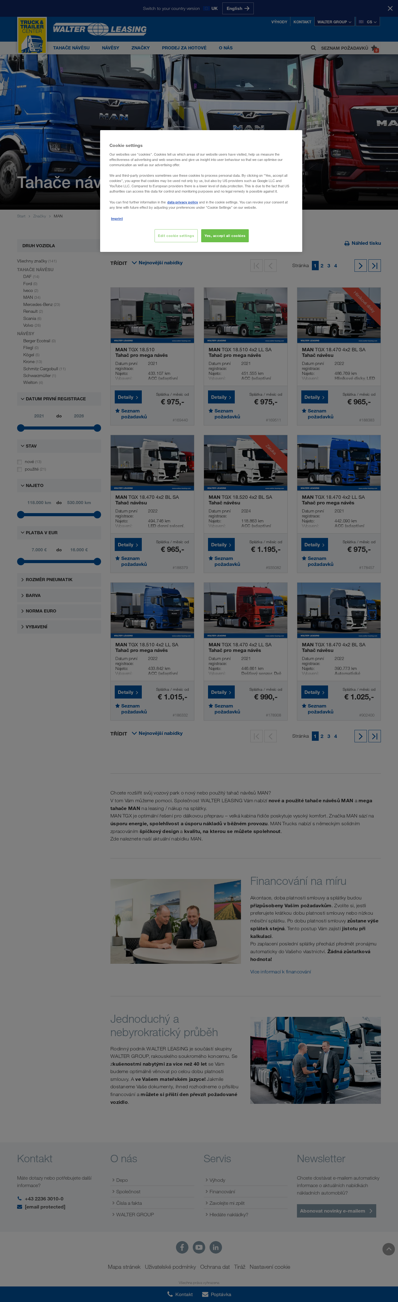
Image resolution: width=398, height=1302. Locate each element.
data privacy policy (182, 202)
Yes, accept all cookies (225, 235)
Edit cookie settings (176, 235)
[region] (201, 191)
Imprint (117, 218)
